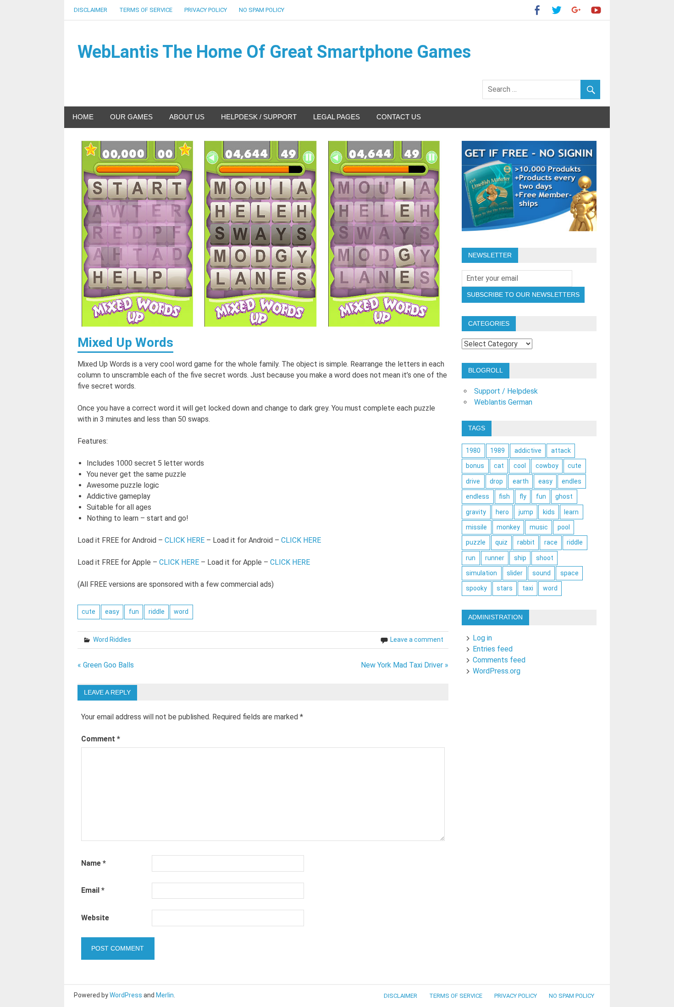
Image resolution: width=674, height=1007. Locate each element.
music (539, 527)
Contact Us (398, 117)
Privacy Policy (205, 9)
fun (134, 611)
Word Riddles (112, 639)
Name (93, 863)
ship (520, 558)
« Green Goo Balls (105, 665)
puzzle (476, 542)
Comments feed (499, 660)
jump (526, 512)
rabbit (526, 542)
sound (541, 573)
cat (499, 465)
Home (83, 117)
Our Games (131, 117)
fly (522, 496)
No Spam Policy (261, 9)
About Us (186, 117)
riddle (157, 611)
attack (561, 450)
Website (95, 917)
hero (502, 512)
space (569, 573)
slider (515, 573)
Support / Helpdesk (506, 391)
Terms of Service (145, 9)
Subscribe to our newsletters (523, 294)
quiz (501, 542)
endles (571, 481)
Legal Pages (336, 117)
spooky (476, 588)
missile (476, 527)
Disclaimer (90, 9)
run (470, 558)
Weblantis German (503, 402)
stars (505, 588)
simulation (481, 573)
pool (564, 527)
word (181, 611)
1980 (473, 450)
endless (477, 496)
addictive (527, 450)
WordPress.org (496, 671)
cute (88, 611)
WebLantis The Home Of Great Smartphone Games (274, 52)
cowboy (547, 465)
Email (93, 890)
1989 (497, 450)
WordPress (126, 995)
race (551, 542)
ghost (564, 496)
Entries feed (493, 649)
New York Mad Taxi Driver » (404, 665)
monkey (508, 527)
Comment (100, 738)
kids (549, 512)
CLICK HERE (184, 540)
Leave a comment (416, 639)
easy (112, 611)
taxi (527, 588)
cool (520, 465)
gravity (476, 512)
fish (504, 496)
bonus (475, 465)
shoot (544, 558)
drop (496, 481)
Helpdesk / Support (259, 117)
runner (494, 558)
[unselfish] (529, 228)
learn (571, 512)
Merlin (165, 995)
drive (473, 481)
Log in (482, 638)
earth (521, 481)
